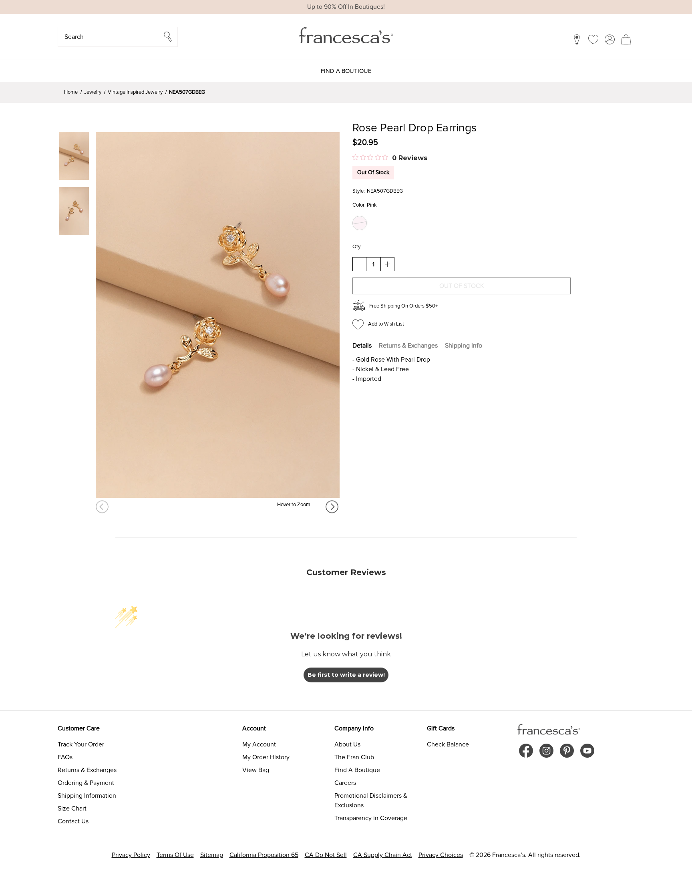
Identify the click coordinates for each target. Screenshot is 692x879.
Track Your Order (81, 744)
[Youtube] (587, 751)
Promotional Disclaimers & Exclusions (370, 800)
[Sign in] (609, 39)
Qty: (357, 246)
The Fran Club (354, 757)
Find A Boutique (357, 770)
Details (362, 346)
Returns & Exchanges (408, 346)
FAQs (65, 757)
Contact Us (73, 821)
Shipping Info (463, 346)
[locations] (577, 39)
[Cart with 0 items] (626, 39)
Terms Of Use (175, 855)
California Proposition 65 (263, 855)
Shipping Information (87, 796)
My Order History (266, 757)
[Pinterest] (567, 751)
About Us (347, 744)
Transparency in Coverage (370, 818)
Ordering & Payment (86, 783)
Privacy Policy (131, 855)
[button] (118, 37)
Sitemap (211, 855)
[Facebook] (526, 751)
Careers (345, 783)
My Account (259, 744)
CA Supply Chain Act (382, 855)
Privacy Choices (440, 855)
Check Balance (448, 744)
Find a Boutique (346, 70)
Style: (358, 191)
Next (333, 507)
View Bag (255, 770)
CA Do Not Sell (326, 855)
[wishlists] (593, 39)
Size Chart (72, 809)
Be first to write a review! (346, 674)
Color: (364, 205)
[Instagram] (546, 751)
